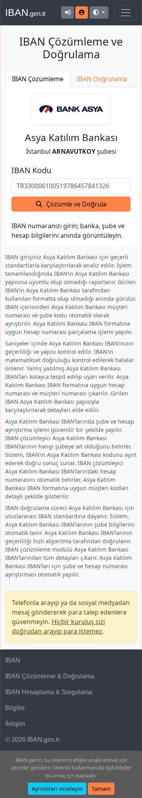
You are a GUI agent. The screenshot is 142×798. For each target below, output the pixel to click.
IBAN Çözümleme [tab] (38, 78)
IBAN (25, 12)
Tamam (101, 788)
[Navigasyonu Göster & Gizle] (126, 13)
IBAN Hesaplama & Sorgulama (48, 692)
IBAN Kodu (31, 170)
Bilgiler (15, 707)
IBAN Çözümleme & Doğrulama (49, 676)
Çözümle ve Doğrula (76, 204)
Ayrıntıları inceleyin (57, 788)
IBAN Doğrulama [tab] (102, 78)
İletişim (15, 723)
